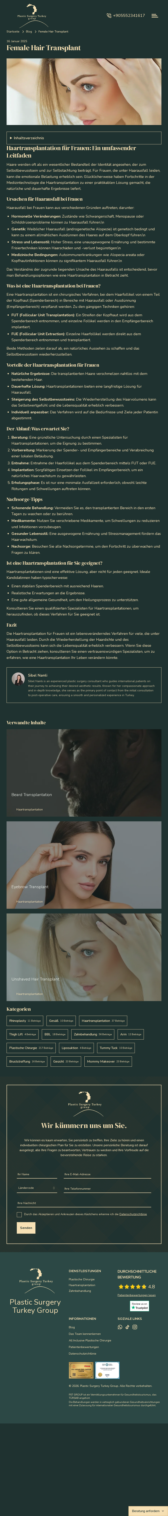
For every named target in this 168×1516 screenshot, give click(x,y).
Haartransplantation (82, 1285)
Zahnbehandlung (80, 1291)
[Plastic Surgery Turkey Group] (31, 15)
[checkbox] (19, 1214)
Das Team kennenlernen (85, 1334)
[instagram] (134, 1327)
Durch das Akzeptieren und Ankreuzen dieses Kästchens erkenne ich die (85, 1214)
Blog (29, 32)
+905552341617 (129, 15)
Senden (26, 1228)
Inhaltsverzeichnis (29, 138)
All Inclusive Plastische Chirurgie (90, 1340)
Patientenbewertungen (84, 1347)
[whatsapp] (120, 1327)
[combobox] (37, 1188)
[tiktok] (127, 1327)
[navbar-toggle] (154, 16)
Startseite (13, 32)
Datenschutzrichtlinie (133, 1214)
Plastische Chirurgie (82, 1279)
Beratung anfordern (146, 1511)
